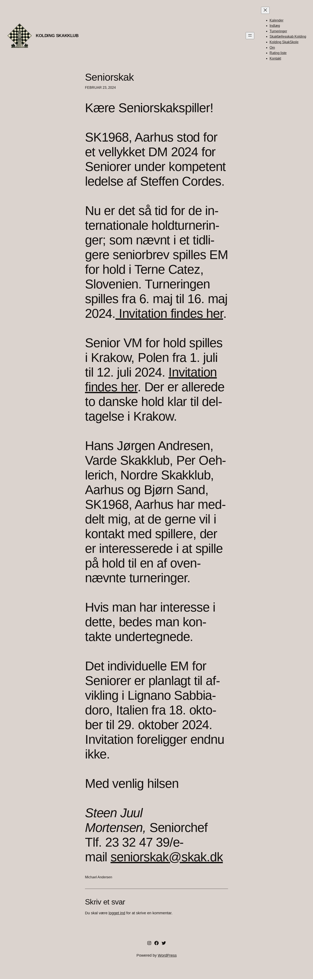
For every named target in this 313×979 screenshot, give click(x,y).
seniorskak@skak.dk (167, 857)
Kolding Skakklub (57, 35)
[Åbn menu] (250, 35)
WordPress (167, 955)
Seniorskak (109, 77)
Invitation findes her (169, 313)
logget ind (117, 913)
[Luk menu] (265, 10)
